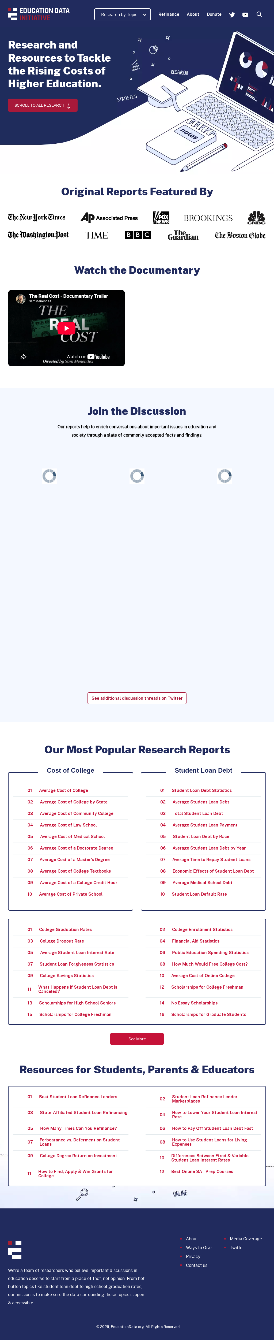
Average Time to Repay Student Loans (205, 859)
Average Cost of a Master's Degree (69, 859)
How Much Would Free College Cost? (204, 964)
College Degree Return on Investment (72, 1155)
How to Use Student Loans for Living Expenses (203, 1142)
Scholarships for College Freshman (201, 987)
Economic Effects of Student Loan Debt (207, 871)
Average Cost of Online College (197, 975)
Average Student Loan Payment (199, 825)
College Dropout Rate (56, 941)
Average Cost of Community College (70, 813)
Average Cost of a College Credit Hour (72, 882)
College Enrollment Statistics (196, 929)
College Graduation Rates (60, 929)
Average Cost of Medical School (66, 836)
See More (137, 1039)
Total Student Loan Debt (191, 813)
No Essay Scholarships (189, 1003)
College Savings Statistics (61, 975)
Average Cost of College (58, 790)
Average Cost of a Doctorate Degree (70, 848)
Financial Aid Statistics (189, 941)
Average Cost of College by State (68, 802)
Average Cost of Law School (62, 825)
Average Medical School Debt (196, 882)
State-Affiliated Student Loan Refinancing (78, 1112)
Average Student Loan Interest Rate (71, 952)
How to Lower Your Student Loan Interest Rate (208, 1114)
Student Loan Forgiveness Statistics (71, 964)
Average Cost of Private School (65, 894)
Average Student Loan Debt (194, 802)
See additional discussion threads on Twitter (137, 698)
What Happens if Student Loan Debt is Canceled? (72, 989)
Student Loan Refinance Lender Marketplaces (199, 1098)
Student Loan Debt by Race (194, 836)
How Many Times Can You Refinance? (72, 1128)
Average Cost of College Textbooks (69, 871)
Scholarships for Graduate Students (203, 1014)
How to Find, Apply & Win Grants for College (70, 1173)
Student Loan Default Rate (193, 894)
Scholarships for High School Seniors (72, 1003)
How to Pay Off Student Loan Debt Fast (206, 1128)
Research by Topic (120, 14)
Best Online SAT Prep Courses (196, 1171)
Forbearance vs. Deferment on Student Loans (74, 1142)
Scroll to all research (39, 105)
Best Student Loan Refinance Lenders (72, 1096)
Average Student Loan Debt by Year (203, 848)
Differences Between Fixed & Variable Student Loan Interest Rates (204, 1157)
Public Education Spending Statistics (204, 952)
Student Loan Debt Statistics (196, 790)
